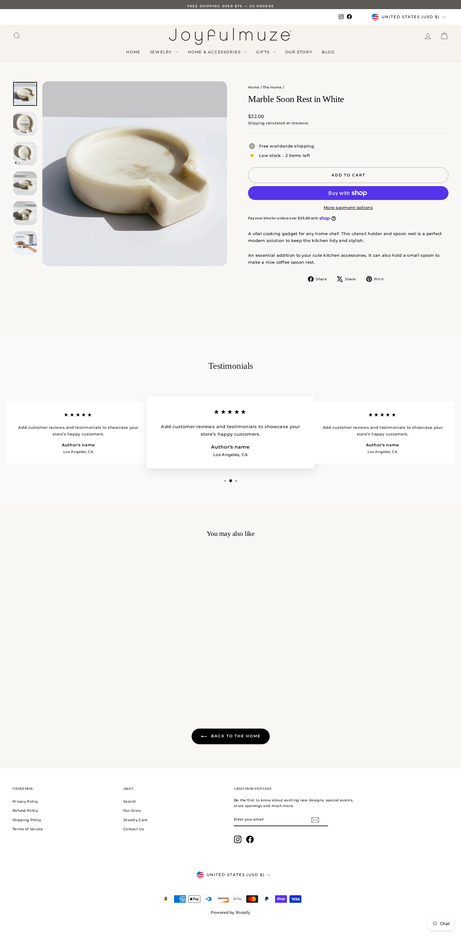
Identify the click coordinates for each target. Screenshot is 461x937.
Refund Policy (25, 810)
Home (133, 52)
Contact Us (133, 829)
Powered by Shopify (230, 912)
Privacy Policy (25, 801)
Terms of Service (28, 829)
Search (129, 801)
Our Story (298, 52)
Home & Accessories (215, 52)
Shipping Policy (27, 820)
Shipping (256, 123)
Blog (328, 52)
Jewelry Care (135, 820)
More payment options (348, 207)
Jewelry (162, 52)
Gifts (263, 52)
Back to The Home (235, 736)
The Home (272, 87)
